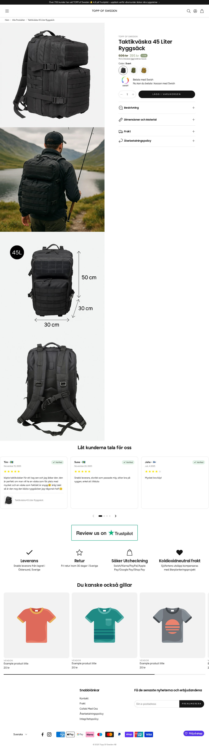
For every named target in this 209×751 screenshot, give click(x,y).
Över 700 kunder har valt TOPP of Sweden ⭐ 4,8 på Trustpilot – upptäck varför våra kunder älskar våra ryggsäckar (103, 2)
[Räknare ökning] (133, 94)
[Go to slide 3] (107, 516)
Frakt (132, 59)
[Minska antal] (121, 94)
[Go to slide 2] (104, 516)
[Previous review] (93, 516)
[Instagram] (49, 734)
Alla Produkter (18, 20)
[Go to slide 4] (109, 516)
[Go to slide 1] (100, 516)
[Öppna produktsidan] (36, 625)
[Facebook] (42, 734)
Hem (7, 20)
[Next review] (115, 516)
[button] (7, 11)
